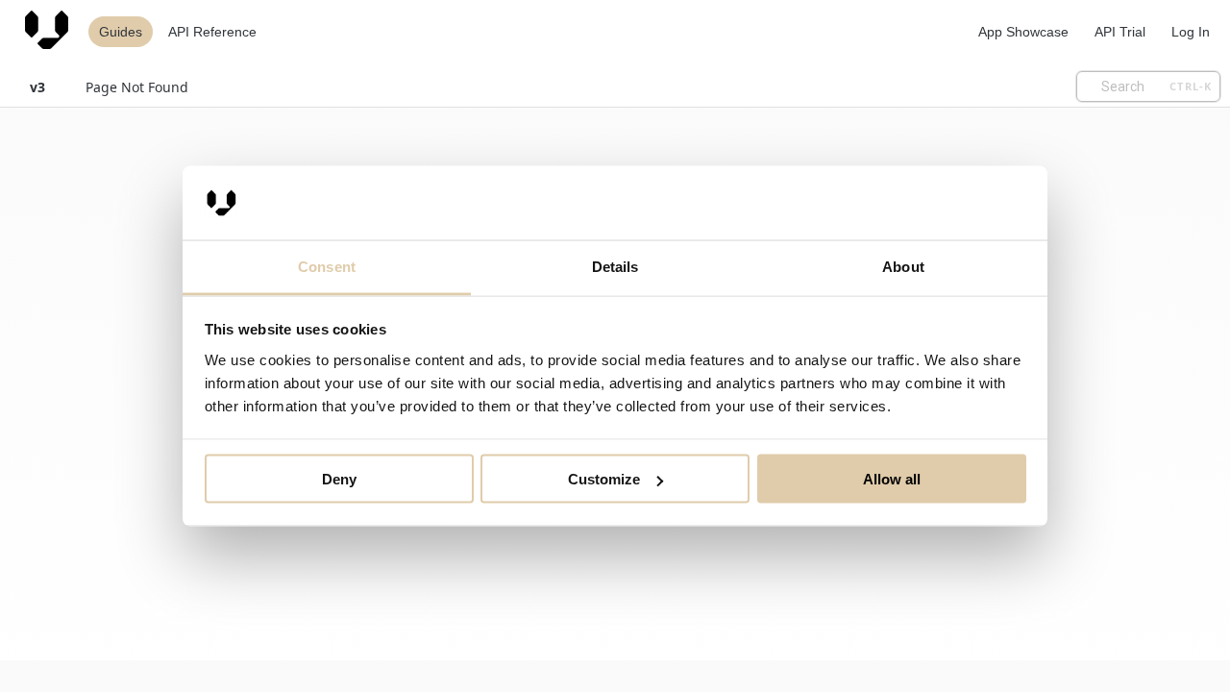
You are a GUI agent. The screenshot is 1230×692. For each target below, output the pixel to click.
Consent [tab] (327, 266)
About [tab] (903, 266)
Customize (604, 479)
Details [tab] (615, 266)
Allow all (892, 479)
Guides (120, 31)
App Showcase (1023, 31)
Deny (339, 479)
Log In (1190, 31)
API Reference (212, 31)
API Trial (1120, 31)
